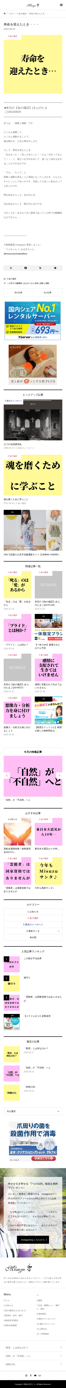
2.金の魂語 (11, 279)
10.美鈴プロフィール (46, 1324)
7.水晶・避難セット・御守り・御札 (48, 1307)
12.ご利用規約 (43, 1334)
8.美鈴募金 (41, 1314)
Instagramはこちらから (33, 1239)
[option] (33, 779)
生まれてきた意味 (31, 283)
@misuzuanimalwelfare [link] (15, 253)
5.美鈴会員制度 (10, 1325)
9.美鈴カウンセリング (46, 1319)
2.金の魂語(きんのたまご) (15, 1310)
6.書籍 (39, 1300)
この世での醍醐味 (14, 283)
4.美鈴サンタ (33, 931)
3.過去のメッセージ (33, 924)
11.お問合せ (42, 1329)
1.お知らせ (33, 911)
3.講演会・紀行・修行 (13, 1315)
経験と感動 (44, 283)
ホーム (6, 1300)
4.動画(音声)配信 (11, 1320)
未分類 (33, 937)
